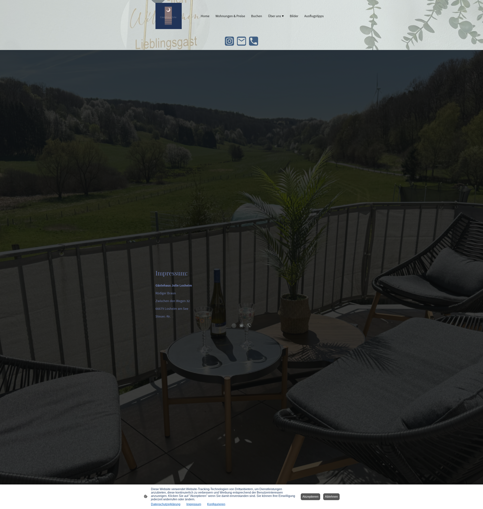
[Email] (241, 41)
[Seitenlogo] (168, 16)
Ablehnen (331, 496)
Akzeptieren (310, 496)
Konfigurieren (216, 504)
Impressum (193, 504)
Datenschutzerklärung (165, 504)
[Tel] (253, 41)
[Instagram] (229, 41)
